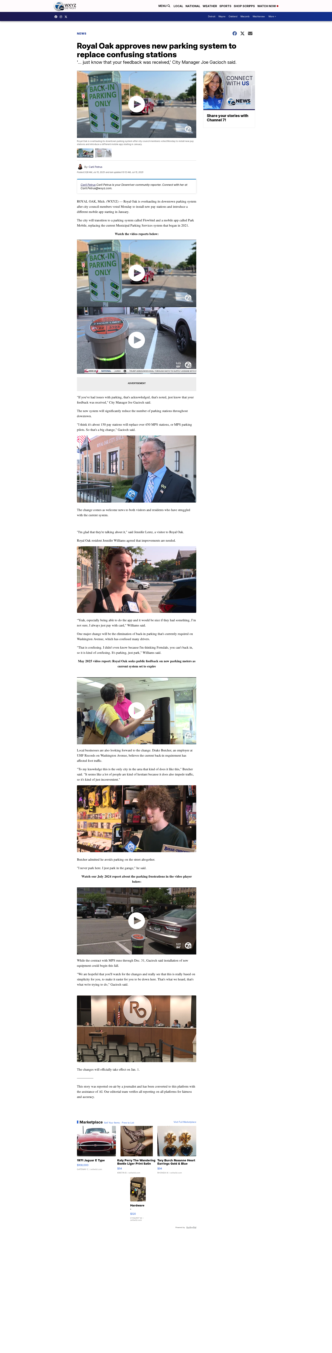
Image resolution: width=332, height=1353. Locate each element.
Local (178, 6)
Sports (225, 6)
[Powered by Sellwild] (191, 1227)
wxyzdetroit (56, 16)
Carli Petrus (95, 166)
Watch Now (267, 6)
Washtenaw (259, 16)
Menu (162, 5)
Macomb (245, 16)
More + (272, 16)
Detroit (211, 16)
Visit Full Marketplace (185, 1122)
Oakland (233, 16)
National (193, 6)
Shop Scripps (244, 6)
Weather (210, 6)
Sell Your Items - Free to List (119, 1123)
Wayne (221, 16)
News (81, 33)
